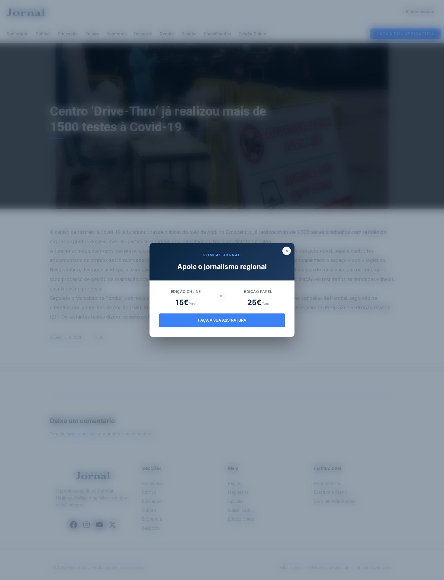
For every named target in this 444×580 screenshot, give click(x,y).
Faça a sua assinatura (222, 320)
